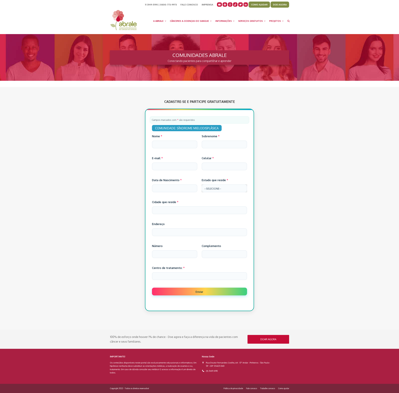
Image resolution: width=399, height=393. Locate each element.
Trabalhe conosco (267, 388)
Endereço (158, 224)
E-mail (157, 158)
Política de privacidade (233, 388)
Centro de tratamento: (168, 267)
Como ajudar (283, 388)
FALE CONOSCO (189, 4)
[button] (288, 21)
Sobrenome (211, 136)
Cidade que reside (165, 202)
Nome (157, 136)
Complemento (211, 245)
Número (157, 245)
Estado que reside (215, 180)
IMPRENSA (207, 4)
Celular (208, 158)
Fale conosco (251, 388)
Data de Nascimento (167, 180)
